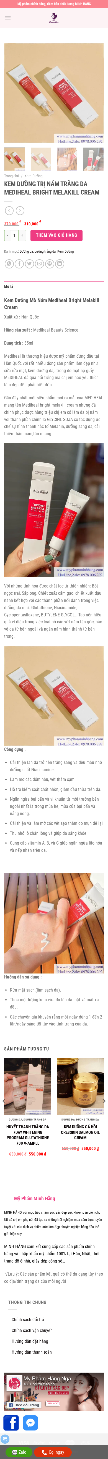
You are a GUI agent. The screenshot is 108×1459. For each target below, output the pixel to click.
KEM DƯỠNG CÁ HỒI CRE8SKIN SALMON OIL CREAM (80, 1132)
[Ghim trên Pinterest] (49, 263)
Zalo (22, 1452)
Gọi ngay (56, 1452)
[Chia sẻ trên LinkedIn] (59, 263)
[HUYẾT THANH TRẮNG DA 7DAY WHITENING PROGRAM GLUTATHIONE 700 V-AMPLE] (27, 1086)
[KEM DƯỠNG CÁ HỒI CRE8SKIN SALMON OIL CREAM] (80, 1086)
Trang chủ (11, 176)
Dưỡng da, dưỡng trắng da (38, 251)
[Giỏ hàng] (5, 1439)
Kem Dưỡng (33, 176)
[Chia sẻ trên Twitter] (29, 263)
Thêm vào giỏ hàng (56, 235)
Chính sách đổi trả (28, 1319)
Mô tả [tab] (8, 286)
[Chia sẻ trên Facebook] (19, 263)
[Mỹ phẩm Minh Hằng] (54, 18)
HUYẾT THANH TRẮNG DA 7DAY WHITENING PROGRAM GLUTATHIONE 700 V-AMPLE (27, 1135)
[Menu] (8, 18)
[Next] (95, 93)
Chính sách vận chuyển (32, 1330)
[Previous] (13, 93)
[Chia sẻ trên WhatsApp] (9, 263)
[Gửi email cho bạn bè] (39, 263)
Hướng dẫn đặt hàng (30, 1341)
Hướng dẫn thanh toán (32, 1352)
